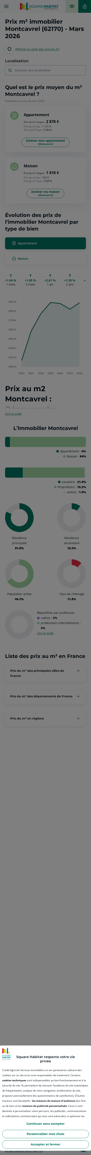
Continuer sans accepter (45, 1124)
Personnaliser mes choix (45, 1134)
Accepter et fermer (45, 1144)
